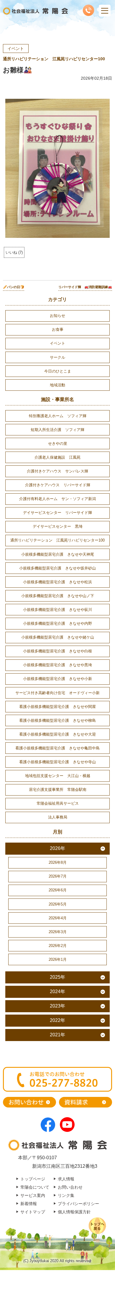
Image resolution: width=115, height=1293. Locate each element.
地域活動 (57, 385)
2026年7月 (58, 876)
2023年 (57, 1005)
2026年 (57, 848)
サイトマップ (32, 1212)
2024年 (57, 991)
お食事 (57, 329)
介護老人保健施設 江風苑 (57, 457)
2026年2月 (58, 945)
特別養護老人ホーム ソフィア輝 (57, 416)
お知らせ (57, 315)
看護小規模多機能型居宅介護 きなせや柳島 (57, 720)
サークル (57, 357)
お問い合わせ (70, 1187)
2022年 (57, 1020)
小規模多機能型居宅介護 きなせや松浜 (57, 582)
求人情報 (66, 1179)
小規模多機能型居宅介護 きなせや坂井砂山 (57, 568)
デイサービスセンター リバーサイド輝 (57, 512)
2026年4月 (58, 918)
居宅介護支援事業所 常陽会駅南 (57, 789)
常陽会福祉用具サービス (58, 803)
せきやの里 (57, 443)
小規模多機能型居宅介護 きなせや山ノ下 (57, 596)
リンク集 (66, 1195)
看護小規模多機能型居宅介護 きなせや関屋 (57, 706)
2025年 (57, 977)
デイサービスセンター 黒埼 (58, 526)
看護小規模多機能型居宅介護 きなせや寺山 (57, 762)
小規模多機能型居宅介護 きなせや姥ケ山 (57, 637)
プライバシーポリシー (78, 1203)
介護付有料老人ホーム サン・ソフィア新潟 (57, 499)
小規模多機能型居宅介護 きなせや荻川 (57, 609)
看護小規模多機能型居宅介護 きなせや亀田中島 (57, 748)
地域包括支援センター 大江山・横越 (57, 776)
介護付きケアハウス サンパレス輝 (57, 471)
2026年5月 (58, 904)
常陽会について (34, 1187)
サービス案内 (32, 1195)
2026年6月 (58, 890)
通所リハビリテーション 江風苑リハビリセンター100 (54, 58)
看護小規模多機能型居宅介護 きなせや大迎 (57, 734)
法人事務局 (57, 817)
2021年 (57, 1034)
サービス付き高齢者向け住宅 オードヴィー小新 (57, 693)
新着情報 (28, 1203)
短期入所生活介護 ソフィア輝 (57, 429)
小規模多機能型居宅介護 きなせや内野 (57, 623)
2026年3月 (58, 932)
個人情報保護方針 (74, 1212)
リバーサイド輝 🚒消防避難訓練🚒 (85, 287)
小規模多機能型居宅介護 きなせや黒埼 (57, 665)
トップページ (32, 1179)
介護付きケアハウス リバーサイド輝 (57, 485)
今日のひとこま (57, 371)
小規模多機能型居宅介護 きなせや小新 (57, 678)
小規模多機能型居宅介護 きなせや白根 (57, 651)
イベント (15, 48)
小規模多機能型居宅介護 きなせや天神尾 (57, 554)
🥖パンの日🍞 (13, 287)
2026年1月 (58, 959)
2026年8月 (58, 862)
